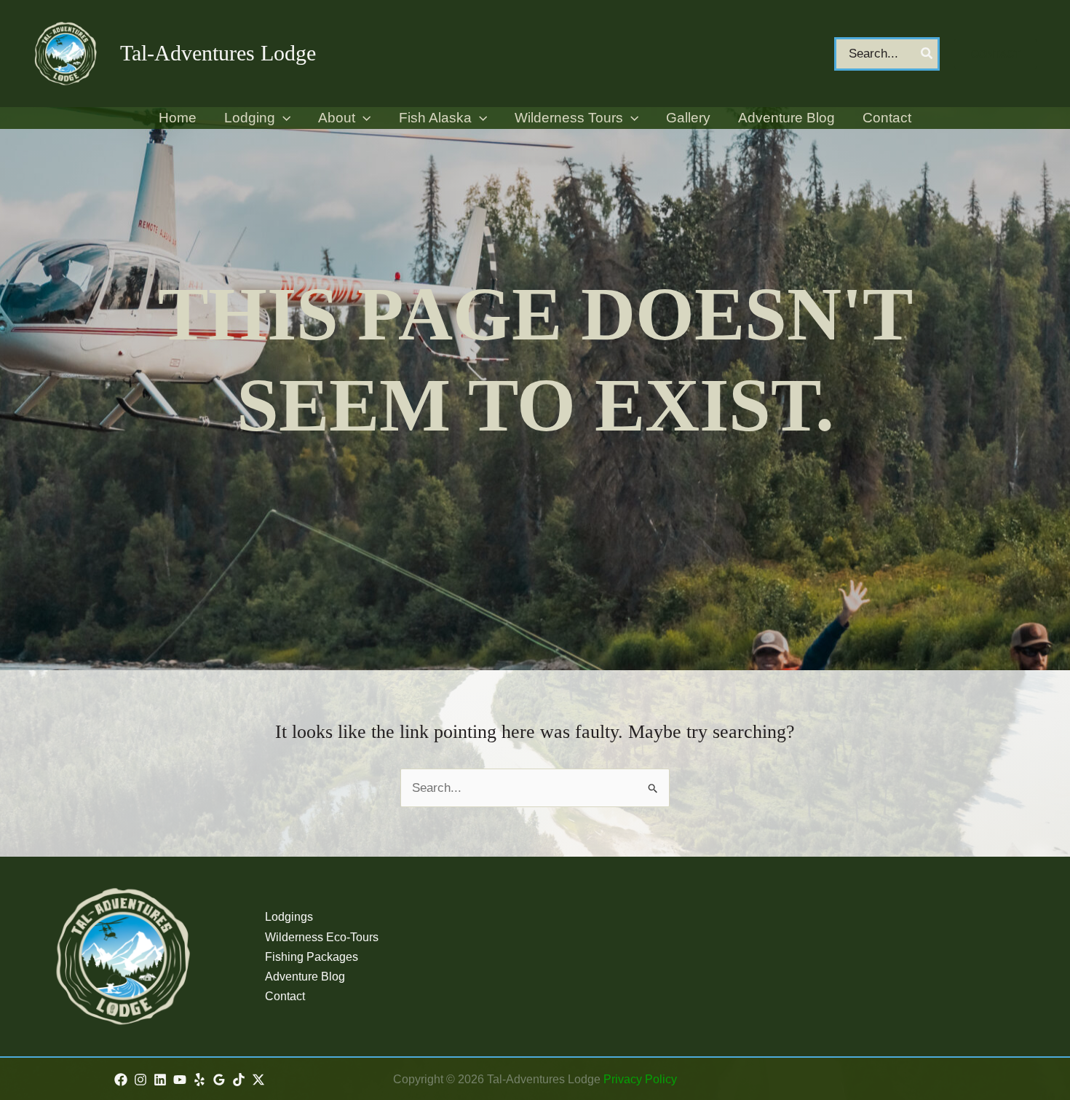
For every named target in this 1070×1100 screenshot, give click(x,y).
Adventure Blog (305, 976)
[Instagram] (140, 1079)
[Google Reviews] (219, 1079)
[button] (995, 53)
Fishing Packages (311, 957)
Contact (285, 996)
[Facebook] (120, 1079)
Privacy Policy (640, 1079)
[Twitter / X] (258, 1079)
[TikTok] (238, 1079)
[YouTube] (179, 1079)
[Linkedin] (160, 1079)
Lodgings (289, 917)
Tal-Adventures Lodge (218, 53)
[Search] (927, 53)
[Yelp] (199, 1079)
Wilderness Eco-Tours (322, 937)
